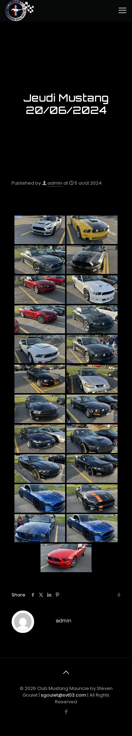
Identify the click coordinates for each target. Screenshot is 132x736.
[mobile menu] (122, 11)
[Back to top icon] (66, 672)
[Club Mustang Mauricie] (19, 10)
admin (55, 183)
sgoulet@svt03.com (63, 695)
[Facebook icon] (66, 711)
